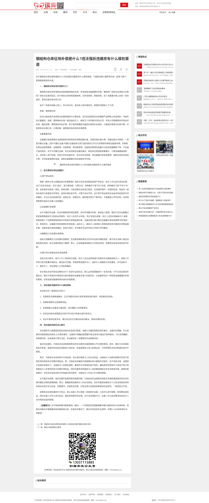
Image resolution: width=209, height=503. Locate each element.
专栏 (75, 12)
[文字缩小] (127, 69)
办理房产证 (103, 117)
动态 (136, 3)
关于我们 (117, 494)
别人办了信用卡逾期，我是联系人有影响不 (154, 6)
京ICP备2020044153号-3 (166, 500)
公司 (102, 120)
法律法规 (76, 239)
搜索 (124, 5)
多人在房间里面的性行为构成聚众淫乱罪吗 (155, 189)
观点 (95, 12)
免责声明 (92, 494)
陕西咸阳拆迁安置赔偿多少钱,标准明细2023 (155, 216)
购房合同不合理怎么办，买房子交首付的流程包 (156, 193)
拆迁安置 (45, 262)
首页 (36, 12)
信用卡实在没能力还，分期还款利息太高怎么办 (156, 212)
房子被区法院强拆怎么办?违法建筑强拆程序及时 (157, 204)
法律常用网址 (108, 12)
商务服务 (100, 494)
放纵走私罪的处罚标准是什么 (150, 3)
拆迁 (115, 92)
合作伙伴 (83, 494)
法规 (46, 12)
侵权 (74, 308)
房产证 (52, 117)
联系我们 (109, 494)
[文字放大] (121, 69)
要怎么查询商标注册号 (52, 427)
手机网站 (126, 494)
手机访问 (162, 12)
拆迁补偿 (107, 379)
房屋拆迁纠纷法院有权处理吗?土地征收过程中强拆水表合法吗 (67, 424)
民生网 (100, 77)
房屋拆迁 (80, 124)
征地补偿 (53, 77)
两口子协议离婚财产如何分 (149, 208)
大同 (55, 100)
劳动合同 (100, 243)
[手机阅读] (115, 69)
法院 (56, 314)
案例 (65, 12)
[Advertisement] (104, 33)
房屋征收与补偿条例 (64, 182)
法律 (67, 189)
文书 (85, 12)
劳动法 (112, 243)
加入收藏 (171, 12)
